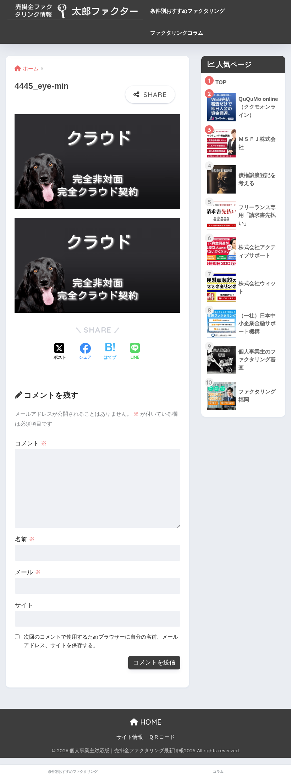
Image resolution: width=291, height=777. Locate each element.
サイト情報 (129, 737)
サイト (24, 605)
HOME (149, 722)
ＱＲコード (162, 737)
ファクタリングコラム (176, 33)
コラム (218, 771)
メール (28, 572)
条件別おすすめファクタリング (187, 11)
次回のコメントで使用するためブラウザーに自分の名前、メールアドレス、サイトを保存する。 (101, 641)
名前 (25, 539)
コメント (31, 443)
